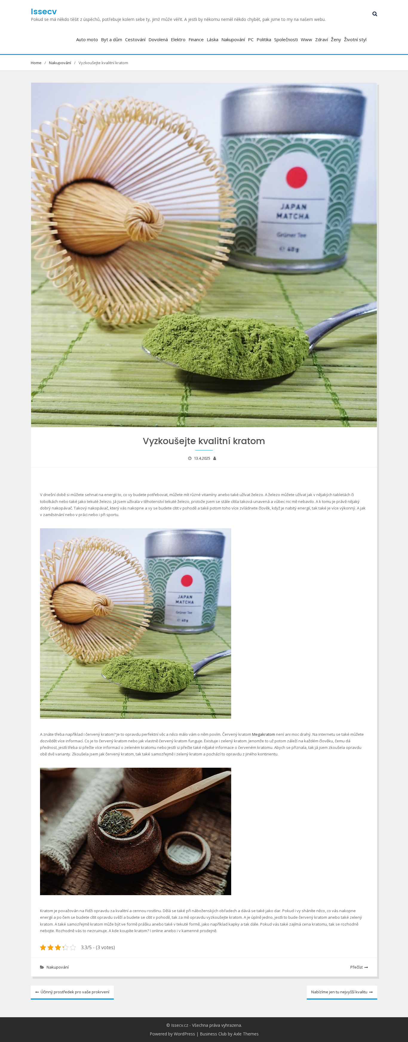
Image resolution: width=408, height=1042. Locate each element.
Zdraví (321, 39)
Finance (196, 39)
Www (306, 39)
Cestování (135, 39)
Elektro (178, 39)
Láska (212, 39)
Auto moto (87, 39)
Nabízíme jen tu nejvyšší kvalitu (339, 992)
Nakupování (233, 39)
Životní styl (355, 39)
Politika (264, 39)
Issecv (44, 11)
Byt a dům (111, 39)
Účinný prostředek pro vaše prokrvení (75, 992)
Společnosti (286, 39)
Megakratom (263, 734)
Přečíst (356, 967)
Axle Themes (246, 1034)
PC (251, 39)
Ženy (336, 39)
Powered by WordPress (172, 1034)
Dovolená (158, 39)
